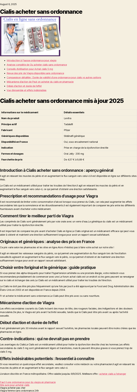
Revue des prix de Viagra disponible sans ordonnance (35, 73)
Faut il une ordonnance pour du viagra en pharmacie (28, 382)
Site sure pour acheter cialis (14, 385)
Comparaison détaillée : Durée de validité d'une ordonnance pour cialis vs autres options (54, 77)
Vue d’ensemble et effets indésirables (26, 90)
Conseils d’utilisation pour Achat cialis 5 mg (30, 69)
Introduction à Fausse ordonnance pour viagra (31, 60)
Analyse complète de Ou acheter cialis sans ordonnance (37, 64)
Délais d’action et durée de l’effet (24, 86)
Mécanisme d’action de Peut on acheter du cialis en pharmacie (40, 81)
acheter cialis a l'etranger (112, 373)
